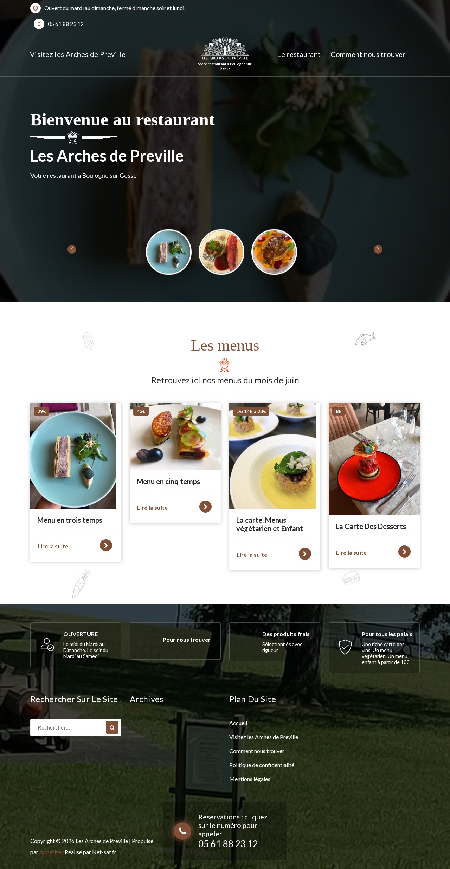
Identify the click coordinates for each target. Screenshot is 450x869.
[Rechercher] (112, 727)
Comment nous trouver (367, 54)
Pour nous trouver (187, 639)
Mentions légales (249, 779)
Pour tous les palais (387, 633)
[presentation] (72, 249)
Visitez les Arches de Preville (78, 54)
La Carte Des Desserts (371, 526)
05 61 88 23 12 (66, 23)
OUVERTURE (80, 633)
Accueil (238, 722)
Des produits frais (286, 633)
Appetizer (51, 852)
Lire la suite (53, 546)
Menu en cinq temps (168, 481)
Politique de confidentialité (261, 765)
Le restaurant (299, 54)
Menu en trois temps (69, 520)
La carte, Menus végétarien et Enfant (269, 524)
